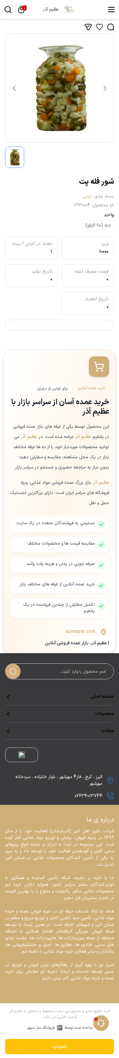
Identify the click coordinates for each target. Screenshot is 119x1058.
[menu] (111, 9)
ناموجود (59, 1046)
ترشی (87, 196)
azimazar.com (80, 632)
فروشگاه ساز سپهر (41, 1028)
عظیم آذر (51, 9)
